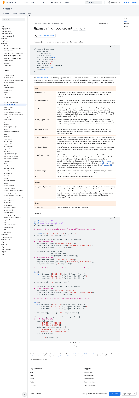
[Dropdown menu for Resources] (60, 2)
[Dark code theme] (111, 46)
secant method (42, 78)
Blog (31, 372)
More (67, 2)
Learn (33, 2)
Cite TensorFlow (89, 385)
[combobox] (95, 2)
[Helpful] (111, 23)
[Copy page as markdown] (81, 28)
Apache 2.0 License (37, 356)
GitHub (126, 2)
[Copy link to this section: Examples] (43, 214)
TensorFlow (37, 23)
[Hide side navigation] (24, 394)
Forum (32, 375)
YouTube (33, 385)
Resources (54, 2)
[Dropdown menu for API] (46, 2)
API (43, 2)
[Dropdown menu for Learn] (37, 2)
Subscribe (114, 394)
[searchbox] (13, 19)
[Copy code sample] (114, 46)
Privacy (38, 394)
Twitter (32, 382)
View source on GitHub (46, 36)
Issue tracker (88, 372)
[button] (13, 26)
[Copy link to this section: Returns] (42, 183)
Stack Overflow (89, 379)
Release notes (89, 375)
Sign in (134, 2)
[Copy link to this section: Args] (40, 88)
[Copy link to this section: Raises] (41, 203)
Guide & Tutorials (19, 13)
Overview (5, 13)
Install (26, 2)
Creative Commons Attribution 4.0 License (85, 354)
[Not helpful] (114, 23)
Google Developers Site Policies (64, 356)
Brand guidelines (89, 382)
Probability (7, 9)
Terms (32, 394)
